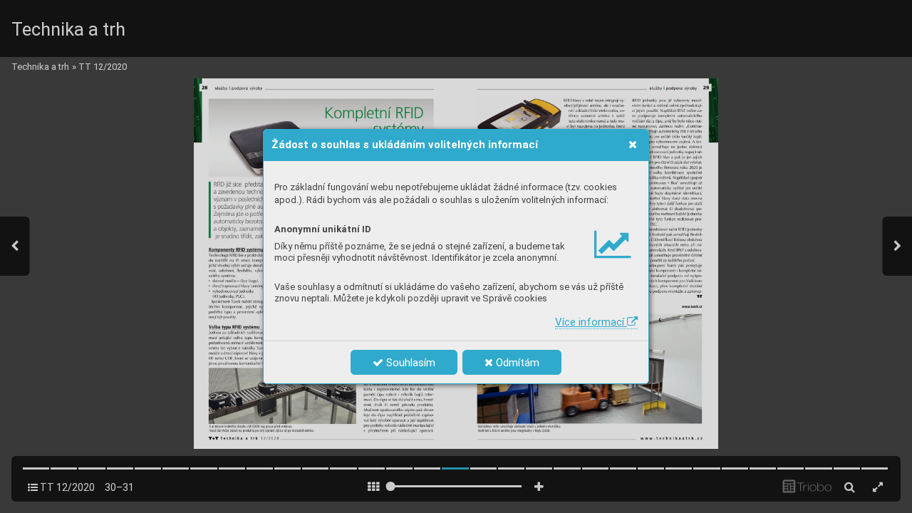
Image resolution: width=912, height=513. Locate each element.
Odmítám (516, 362)
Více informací (591, 322)
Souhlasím (409, 362)
